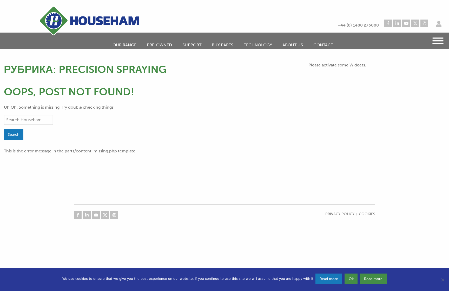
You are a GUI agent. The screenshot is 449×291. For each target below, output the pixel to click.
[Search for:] (28, 120)
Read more (329, 278)
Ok (351, 278)
